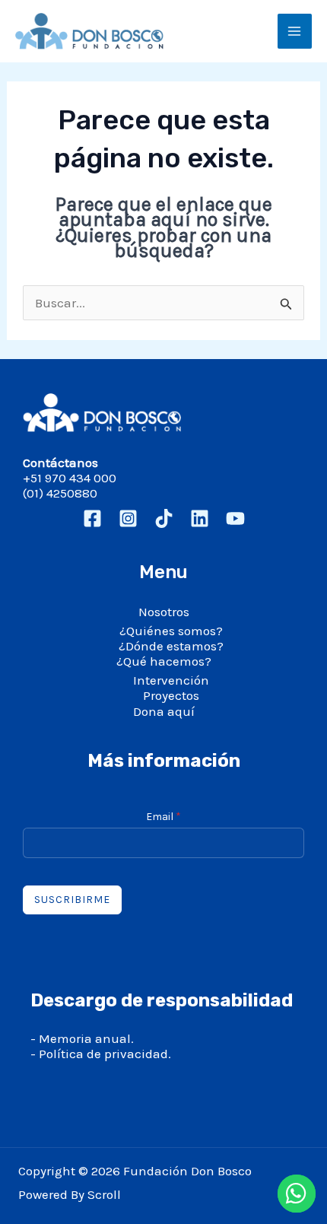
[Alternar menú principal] (295, 31)
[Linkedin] (199, 518)
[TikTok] (163, 518)
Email (163, 816)
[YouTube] (235, 518)
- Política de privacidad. (100, 1053)
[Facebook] (92, 518)
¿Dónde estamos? (171, 645)
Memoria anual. (86, 1038)
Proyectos (171, 695)
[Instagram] (128, 518)
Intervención (171, 680)
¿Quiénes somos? (171, 630)
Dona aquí (164, 711)
